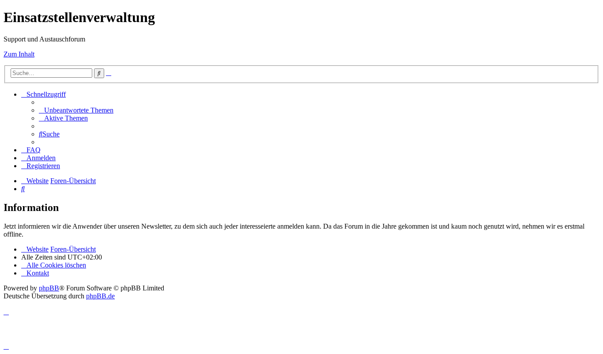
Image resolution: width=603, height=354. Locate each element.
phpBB (49, 288)
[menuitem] (76, 110)
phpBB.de (100, 296)
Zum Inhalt (19, 54)
